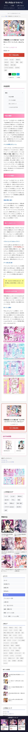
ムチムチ (5, 663)
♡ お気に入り (11, 77)
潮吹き (12, 645)
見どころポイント (13, 103)
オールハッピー (18, 653)
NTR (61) (6, 591)
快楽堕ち (17, 650)
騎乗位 (22, 658)
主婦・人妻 (17, 632)
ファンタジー (6, 643)
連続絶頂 (17, 645)
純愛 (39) (6, 587)
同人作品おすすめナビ (14, 2)
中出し (12, 62)
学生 (10, 648)
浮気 (17, 658)
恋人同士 (17, 67)
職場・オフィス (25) (9, 613)
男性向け (18, 59)
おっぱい (12, 59)
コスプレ (12, 655)
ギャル (20, 635)
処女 (21, 62)
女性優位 (14, 660)
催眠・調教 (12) (8, 609)
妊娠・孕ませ (6, 645)
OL (23, 653)
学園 (6, 16)
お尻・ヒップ (6, 650)
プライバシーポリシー (9, 8)
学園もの (6, 65)
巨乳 (20, 627)
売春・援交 (13, 65)
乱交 (9, 660)
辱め (10, 635)
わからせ (5, 653)
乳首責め (11, 653)
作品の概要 (11, 96)
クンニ (5, 660)
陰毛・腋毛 (20, 660)
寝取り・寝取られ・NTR (8, 632)
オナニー (5, 648)
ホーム (6, 5)
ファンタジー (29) (8, 598)
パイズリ (16, 630)
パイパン (15, 648)
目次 (6, 93)
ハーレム (14, 640)
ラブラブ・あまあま (9, 67)
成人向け (6, 62)
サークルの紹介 (12, 100)
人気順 (12, 5)
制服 (17, 62)
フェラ (6, 59)
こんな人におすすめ (13, 107)
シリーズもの (18, 655)
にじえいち (4, 460)
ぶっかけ (15, 635)
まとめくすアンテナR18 (7, 462)
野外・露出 (6, 637)
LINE (14, 74)
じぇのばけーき (13, 47)
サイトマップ (21, 8)
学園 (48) (6, 595)
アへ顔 (12, 650)
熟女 (20, 648)
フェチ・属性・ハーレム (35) (11, 616)
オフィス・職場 (14, 643)
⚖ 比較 (18, 77)
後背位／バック (11, 658)
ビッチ (5, 658)
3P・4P (9, 640)
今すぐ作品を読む (14, 55)
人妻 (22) (6, 602)
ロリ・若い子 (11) (8, 605)
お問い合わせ (20, 5)
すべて (5, 580)
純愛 (6, 70)
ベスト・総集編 (21, 640)
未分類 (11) (6, 584)
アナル (11, 637)
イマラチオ (6, 655)
